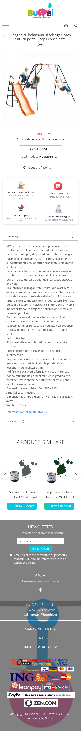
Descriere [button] (13, 237)
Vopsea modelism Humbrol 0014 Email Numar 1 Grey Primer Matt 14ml (21, 495)
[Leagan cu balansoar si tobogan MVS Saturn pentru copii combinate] (40, 90)
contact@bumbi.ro (43, 614)
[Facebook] (40, 590)
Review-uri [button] (15, 421)
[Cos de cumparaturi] (66, 25)
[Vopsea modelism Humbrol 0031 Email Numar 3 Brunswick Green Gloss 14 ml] (59, 470)
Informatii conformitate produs (26, 412)
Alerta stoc (42, 149)
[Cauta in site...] (76, 25)
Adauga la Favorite (38, 167)
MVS (40, 45)
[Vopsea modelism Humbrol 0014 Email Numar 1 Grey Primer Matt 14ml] (22, 470)
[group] (40, 90)
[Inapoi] (3, 36)
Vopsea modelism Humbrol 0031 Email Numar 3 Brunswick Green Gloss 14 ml (59, 495)
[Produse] (6, 27)
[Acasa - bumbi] (41, 10)
